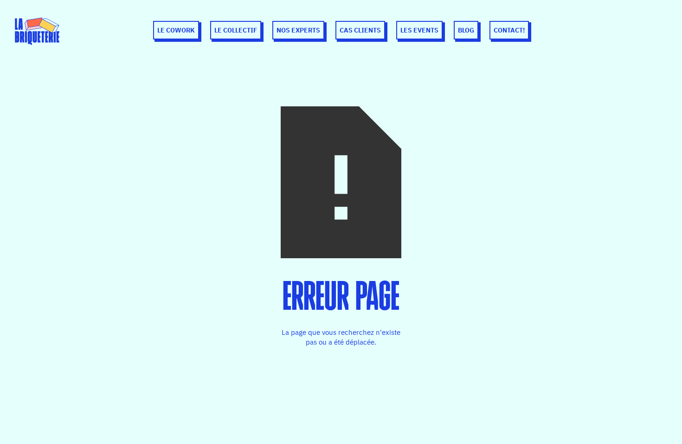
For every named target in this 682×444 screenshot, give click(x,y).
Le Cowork (176, 30)
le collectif (235, 30)
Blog (466, 30)
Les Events (419, 30)
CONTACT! (509, 30)
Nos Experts (298, 30)
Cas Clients (360, 30)
